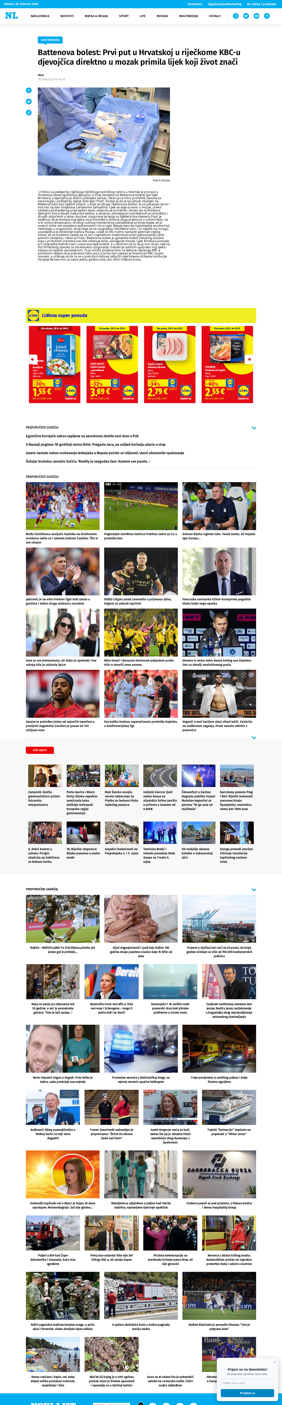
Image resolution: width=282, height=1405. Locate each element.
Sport (124, 16)
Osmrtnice (195, 4)
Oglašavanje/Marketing (224, 4)
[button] (249, 359)
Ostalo (215, 16)
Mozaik (162, 16)
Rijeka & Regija (96, 16)
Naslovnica (40, 16)
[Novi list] (11, 15)
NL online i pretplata (261, 4)
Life (143, 16)
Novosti (67, 16)
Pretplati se (247, 1393)
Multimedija (188, 16)
